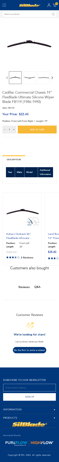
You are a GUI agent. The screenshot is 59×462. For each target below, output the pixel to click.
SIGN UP (29, 396)
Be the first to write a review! (29, 350)
